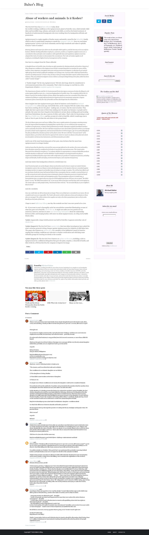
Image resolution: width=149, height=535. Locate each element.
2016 (109, 152)
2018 (109, 147)
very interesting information (59, 212)
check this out (49, 209)
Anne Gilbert (33, 461)
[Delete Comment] (45, 359)
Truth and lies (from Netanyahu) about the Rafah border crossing (34, 305)
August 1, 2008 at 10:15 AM (37, 420)
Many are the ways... (76, 303)
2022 (109, 136)
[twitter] (98, 21)
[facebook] (104, 21)
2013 (109, 161)
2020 (109, 141)
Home (27, 13)
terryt (31, 442)
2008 (109, 175)
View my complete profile (111, 192)
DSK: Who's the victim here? (56, 303)
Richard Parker (34, 320)
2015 (109, 155)
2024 (109, 130)
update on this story (65, 239)
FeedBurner (113, 246)
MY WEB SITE (51, 280)
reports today (55, 226)
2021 (109, 139)
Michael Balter (30, 22)
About (115, 532)
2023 (109, 133)
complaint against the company (50, 87)
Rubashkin (79, 39)
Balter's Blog (39, 532)
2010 (109, 169)
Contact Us (121, 532)
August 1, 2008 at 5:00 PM (37, 458)
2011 (109, 166)
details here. (29, 222)
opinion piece (47, 230)
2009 (109, 172)
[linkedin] (109, 21)
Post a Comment (30, 525)
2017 (109, 150)
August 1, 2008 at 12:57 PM (37, 439)
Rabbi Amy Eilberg (41, 203)
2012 (109, 163)
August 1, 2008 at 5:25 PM (37, 486)
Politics (31, 13)
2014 (109, 158)
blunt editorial (46, 27)
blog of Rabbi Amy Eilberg (36, 116)
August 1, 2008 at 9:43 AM (37, 359)
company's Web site (66, 41)
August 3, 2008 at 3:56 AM (37, 522)
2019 (109, 144)
